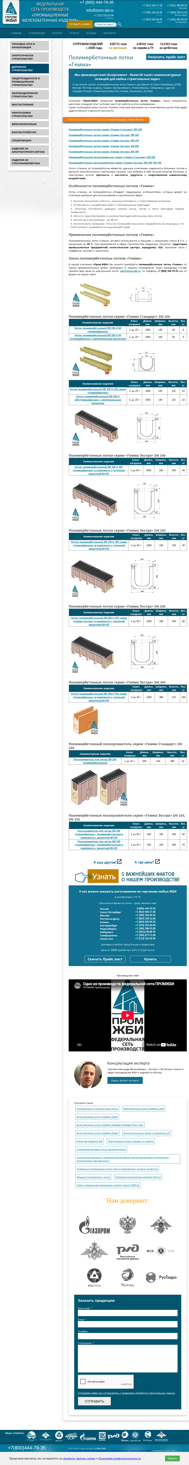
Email (82, 1319)
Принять (172, 1458)
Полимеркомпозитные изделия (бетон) (138, 1177)
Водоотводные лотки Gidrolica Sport (97, 1117)
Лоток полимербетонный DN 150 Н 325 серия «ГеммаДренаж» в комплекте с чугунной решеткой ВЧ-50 (99, 545)
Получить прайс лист (166, 57)
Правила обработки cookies (140, 1451)
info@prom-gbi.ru (100, 10)
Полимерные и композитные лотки (97, 1108)
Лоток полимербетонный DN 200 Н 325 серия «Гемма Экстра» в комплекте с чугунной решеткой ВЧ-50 (99, 621)
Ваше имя (85, 1308)
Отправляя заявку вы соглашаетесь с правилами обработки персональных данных (126, 1393)
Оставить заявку (80, 24)
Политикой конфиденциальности (120, 1458)
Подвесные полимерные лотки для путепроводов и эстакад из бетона (117, 1169)
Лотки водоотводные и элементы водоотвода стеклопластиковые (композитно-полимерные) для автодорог (123, 1159)
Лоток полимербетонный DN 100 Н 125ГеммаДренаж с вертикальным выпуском (98, 400)
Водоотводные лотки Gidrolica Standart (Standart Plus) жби (110, 1125)
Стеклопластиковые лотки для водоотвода (101, 1149)
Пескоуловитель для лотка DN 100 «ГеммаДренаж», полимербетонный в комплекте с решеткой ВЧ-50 (99, 834)
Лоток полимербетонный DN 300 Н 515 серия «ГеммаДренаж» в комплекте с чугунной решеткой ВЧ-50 (99, 697)
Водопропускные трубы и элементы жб (147, 1133)
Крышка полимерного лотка (93, 1177)
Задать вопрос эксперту (125, 1080)
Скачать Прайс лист (105, 959)
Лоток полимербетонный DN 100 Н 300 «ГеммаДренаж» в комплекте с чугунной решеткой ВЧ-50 (99, 470)
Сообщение (86, 1343)
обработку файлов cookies (79, 1458)
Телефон (83, 1331)
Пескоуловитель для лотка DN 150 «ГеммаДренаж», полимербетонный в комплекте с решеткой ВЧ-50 (99, 845)
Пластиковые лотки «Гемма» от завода (130, 1141)
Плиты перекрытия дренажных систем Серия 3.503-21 (108, 1185)
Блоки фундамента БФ (89, 1141)
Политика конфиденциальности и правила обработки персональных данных (98, 1451)
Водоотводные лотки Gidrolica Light (143, 1108)
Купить (150, 959)
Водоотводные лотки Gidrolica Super (97, 1133)
